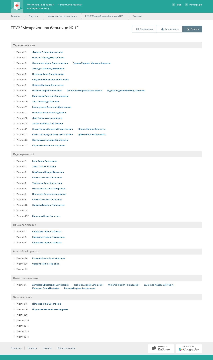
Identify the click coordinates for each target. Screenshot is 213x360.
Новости (32, 348)
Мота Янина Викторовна (44, 161)
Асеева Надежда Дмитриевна (47, 123)
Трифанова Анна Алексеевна (47, 183)
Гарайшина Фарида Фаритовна (48, 172)
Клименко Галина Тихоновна (47, 177)
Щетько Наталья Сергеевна (92, 129)
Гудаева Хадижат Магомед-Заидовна (91, 63)
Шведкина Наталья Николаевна (48, 237)
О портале (16, 348)
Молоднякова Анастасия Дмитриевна (51, 107)
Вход (179, 4)
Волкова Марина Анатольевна (79, 288)
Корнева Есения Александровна (48, 145)
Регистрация (195, 4)
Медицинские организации (62, 16)
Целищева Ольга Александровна (49, 194)
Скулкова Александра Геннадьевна (50, 140)
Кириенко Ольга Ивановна (45, 288)
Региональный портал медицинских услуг (40, 6)
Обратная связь (67, 348)
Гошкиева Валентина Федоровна (49, 112)
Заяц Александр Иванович (45, 101)
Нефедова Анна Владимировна (48, 74)
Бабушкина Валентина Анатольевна (50, 79)
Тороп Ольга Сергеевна (44, 166)
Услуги (32, 16)
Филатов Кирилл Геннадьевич (123, 285)
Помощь (47, 348)
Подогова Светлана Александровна (50, 309)
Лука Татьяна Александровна (47, 118)
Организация (146, 29)
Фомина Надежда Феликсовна (48, 85)
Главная (15, 16)
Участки (195, 29)
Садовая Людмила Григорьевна (48, 205)
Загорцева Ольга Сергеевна (46, 216)
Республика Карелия (71, 4)
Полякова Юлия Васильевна (46, 304)
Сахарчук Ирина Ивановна (45, 264)
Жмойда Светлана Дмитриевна (48, 68)
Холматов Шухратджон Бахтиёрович (50, 285)
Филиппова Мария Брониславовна (50, 63)
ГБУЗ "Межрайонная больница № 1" (104, 16)
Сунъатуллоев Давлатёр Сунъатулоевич (52, 129)
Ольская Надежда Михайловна (48, 57)
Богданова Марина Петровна (47, 231)
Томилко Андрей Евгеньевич (88, 285)
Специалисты (172, 29)
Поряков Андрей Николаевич (47, 90)
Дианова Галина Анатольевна (47, 52)
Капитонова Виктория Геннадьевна (50, 96)
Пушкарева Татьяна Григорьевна (48, 188)
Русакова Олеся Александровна (48, 258)
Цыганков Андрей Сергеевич (158, 285)
